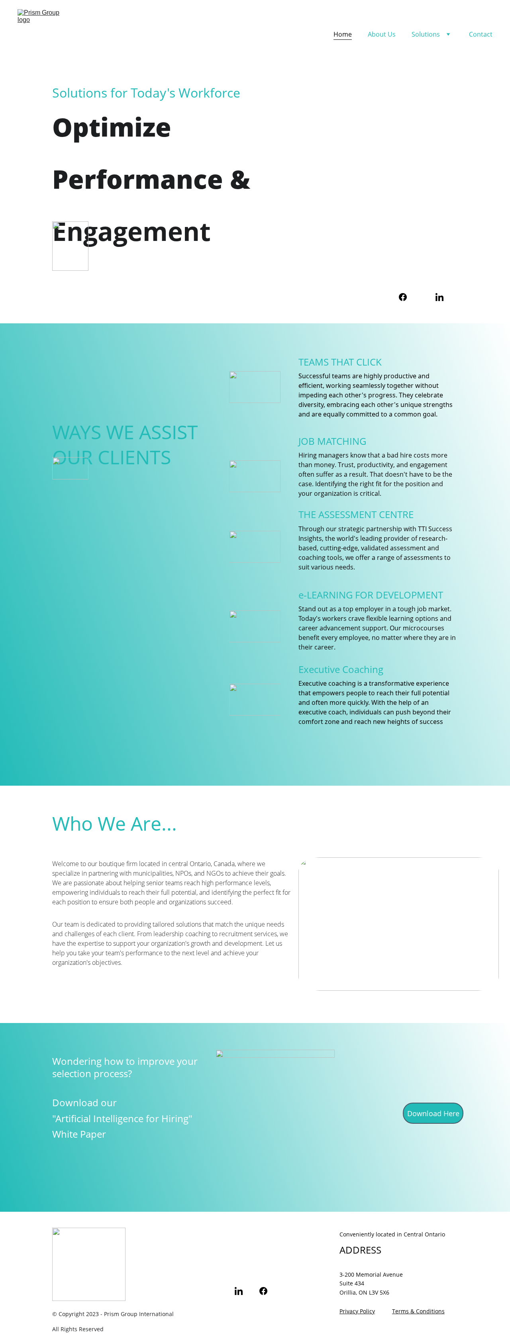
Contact (480, 34)
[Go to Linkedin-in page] (439, 297)
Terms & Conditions (418, 1311)
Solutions (426, 34)
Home (342, 34)
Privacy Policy (357, 1311)
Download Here (433, 1113)
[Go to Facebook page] (403, 297)
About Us (382, 34)
